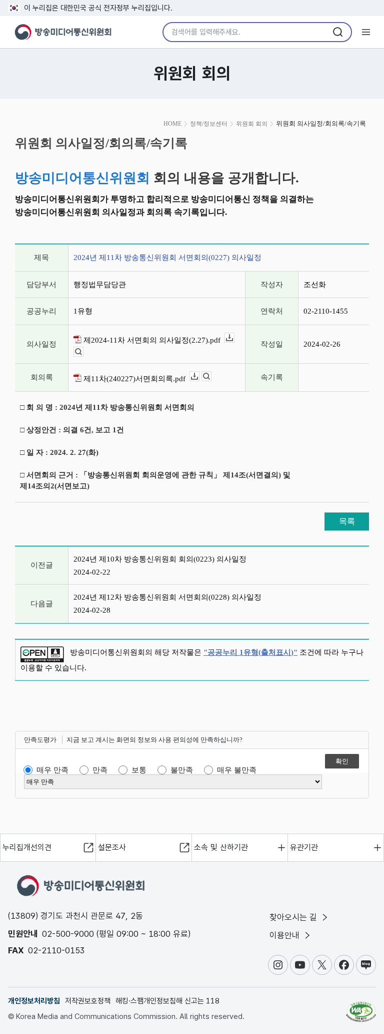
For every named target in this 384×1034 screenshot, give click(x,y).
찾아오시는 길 (295, 917)
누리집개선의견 (27, 847)
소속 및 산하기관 (221, 847)
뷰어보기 (211, 376)
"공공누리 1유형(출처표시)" (251, 652)
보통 (139, 770)
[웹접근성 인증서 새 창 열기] (361, 1007)
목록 (347, 521)
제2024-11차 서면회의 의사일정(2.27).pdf (151, 340)
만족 (100, 770)
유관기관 (304, 847)
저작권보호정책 (87, 1000)
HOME (173, 123)
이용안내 (286, 935)
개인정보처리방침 (34, 1000)
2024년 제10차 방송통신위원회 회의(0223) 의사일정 (160, 559)
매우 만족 (52, 770)
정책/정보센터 (209, 123)
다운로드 (199, 376)
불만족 (181, 770)
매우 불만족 (236, 770)
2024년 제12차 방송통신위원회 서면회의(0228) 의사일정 (168, 597)
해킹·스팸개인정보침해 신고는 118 (168, 1000)
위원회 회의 (252, 123)
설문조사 (112, 847)
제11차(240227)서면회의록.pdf (134, 379)
